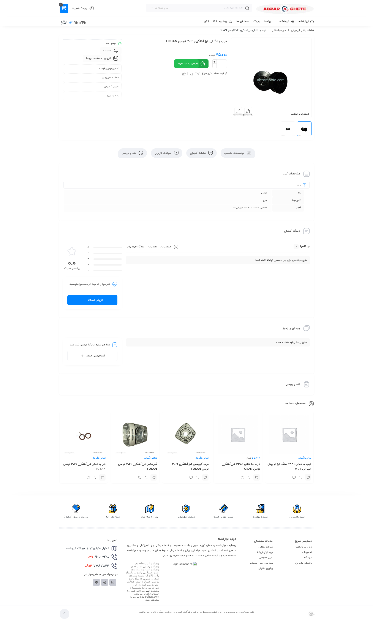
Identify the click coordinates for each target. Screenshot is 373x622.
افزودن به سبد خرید (187, 64)
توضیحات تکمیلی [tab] (234, 153)
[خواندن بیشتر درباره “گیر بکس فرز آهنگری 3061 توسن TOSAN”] (153, 477)
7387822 (97, 566)
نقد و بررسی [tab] (129, 153)
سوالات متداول (266, 547)
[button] (256, 477)
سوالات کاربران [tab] (163, 153)
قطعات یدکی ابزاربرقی (302, 30)
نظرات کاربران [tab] (198, 153)
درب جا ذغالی (279, 30)
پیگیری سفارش (265, 569)
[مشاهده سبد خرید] (64, 8)
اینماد (147, 590)
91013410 (98, 557)
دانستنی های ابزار (303, 563)
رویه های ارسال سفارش (261, 563)
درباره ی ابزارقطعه (303, 547)
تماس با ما (307, 552)
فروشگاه (308, 558)
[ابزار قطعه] (285, 9)
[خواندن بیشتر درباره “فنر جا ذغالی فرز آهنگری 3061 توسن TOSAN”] (102, 477)
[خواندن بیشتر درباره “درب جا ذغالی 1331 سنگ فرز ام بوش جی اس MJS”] (308, 477)
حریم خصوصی (266, 558)
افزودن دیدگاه (95, 300)
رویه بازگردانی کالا (265, 552)
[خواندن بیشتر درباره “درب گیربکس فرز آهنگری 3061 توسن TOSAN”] (205, 477)
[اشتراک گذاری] (248, 111)
